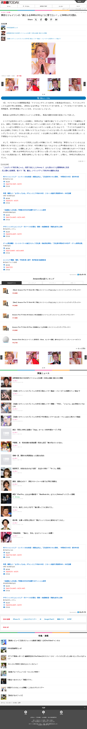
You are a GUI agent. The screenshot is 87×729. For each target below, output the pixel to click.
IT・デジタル (26, 6)
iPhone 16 (16, 619)
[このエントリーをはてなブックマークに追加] (56, 20)
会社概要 (44, 717)
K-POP (69, 619)
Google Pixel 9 (49, 619)
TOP (43, 708)
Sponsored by (73, 274)
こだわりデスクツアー (30, 619)
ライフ (78, 6)
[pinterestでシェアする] (51, 20)
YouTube (61, 714)
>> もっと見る (80, 348)
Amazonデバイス (11, 283)
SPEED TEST (43, 6)
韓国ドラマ (60, 619)
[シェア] (41, 20)
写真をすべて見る (45, 98)
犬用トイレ (73, 283)
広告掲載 (38, 717)
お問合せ (32, 717)
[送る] (46, 20)
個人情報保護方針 (52, 717)
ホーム (8, 6)
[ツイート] (36, 20)
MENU (79, 1)
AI (40, 619)
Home (26, 714)
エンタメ (61, 6)
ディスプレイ (52, 283)
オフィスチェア (32, 283)
